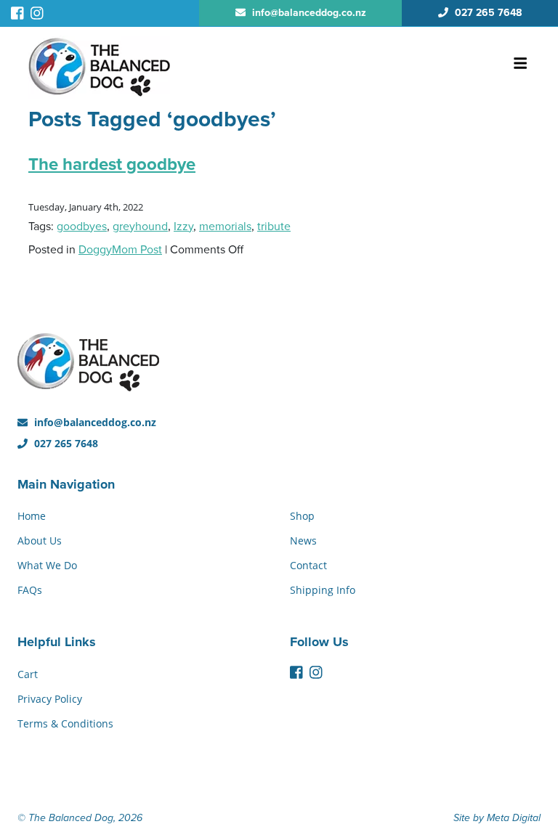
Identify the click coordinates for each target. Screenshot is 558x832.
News (303, 540)
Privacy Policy (49, 699)
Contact (308, 565)
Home (31, 516)
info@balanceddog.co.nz (93, 422)
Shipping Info (322, 590)
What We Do (47, 565)
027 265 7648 (64, 443)
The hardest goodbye (111, 164)
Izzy (183, 226)
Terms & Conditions (65, 723)
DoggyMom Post (120, 249)
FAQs (29, 590)
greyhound (140, 226)
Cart (27, 674)
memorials (225, 226)
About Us (39, 540)
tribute (274, 226)
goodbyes (82, 226)
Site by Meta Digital (497, 818)
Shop (302, 516)
